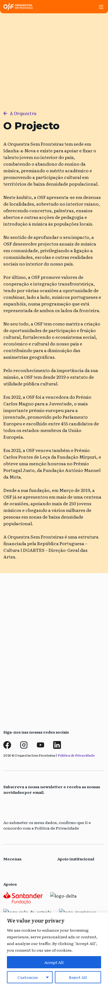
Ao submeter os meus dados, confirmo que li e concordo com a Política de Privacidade (47, 825)
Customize (27, 977)
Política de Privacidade (76, 755)
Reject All (78, 977)
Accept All (54, 962)
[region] (54, 950)
